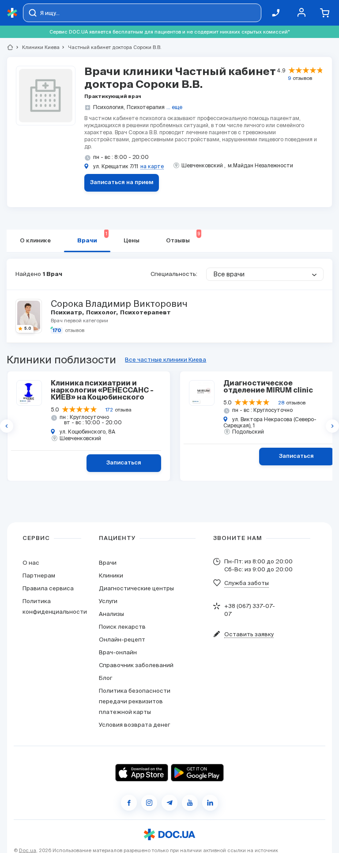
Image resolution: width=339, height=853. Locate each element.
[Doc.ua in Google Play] (197, 772)
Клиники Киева (37, 47)
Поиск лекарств (122, 626)
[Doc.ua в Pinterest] (210, 803)
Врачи (92, 237)
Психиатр (67, 313)
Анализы (111, 614)
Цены (131, 241)
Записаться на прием (122, 182)
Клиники (111, 575)
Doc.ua (27, 850)
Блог (105, 678)
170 (57, 330)
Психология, (109, 107)
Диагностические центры (136, 588)
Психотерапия (146, 107)
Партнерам (39, 575)
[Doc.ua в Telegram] (169, 803)
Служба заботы (246, 583)
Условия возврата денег (134, 724)
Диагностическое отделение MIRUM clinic (268, 387)
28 (281, 402)
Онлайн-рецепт (122, 639)
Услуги (108, 601)
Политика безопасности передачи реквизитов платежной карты (134, 701)
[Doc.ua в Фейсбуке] (129, 803)
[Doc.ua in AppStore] (141, 772)
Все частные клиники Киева (165, 359)
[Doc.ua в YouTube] (190, 803)
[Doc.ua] (12, 13)
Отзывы (183, 237)
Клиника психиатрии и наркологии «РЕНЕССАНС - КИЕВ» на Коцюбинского (102, 390)
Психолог (101, 313)
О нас (31, 562)
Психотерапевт (145, 313)
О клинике (35, 241)
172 (109, 409)
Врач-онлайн (118, 652)
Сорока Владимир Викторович (119, 304)
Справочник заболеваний (136, 665)
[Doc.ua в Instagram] (149, 803)
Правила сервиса (48, 588)
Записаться (123, 463)
